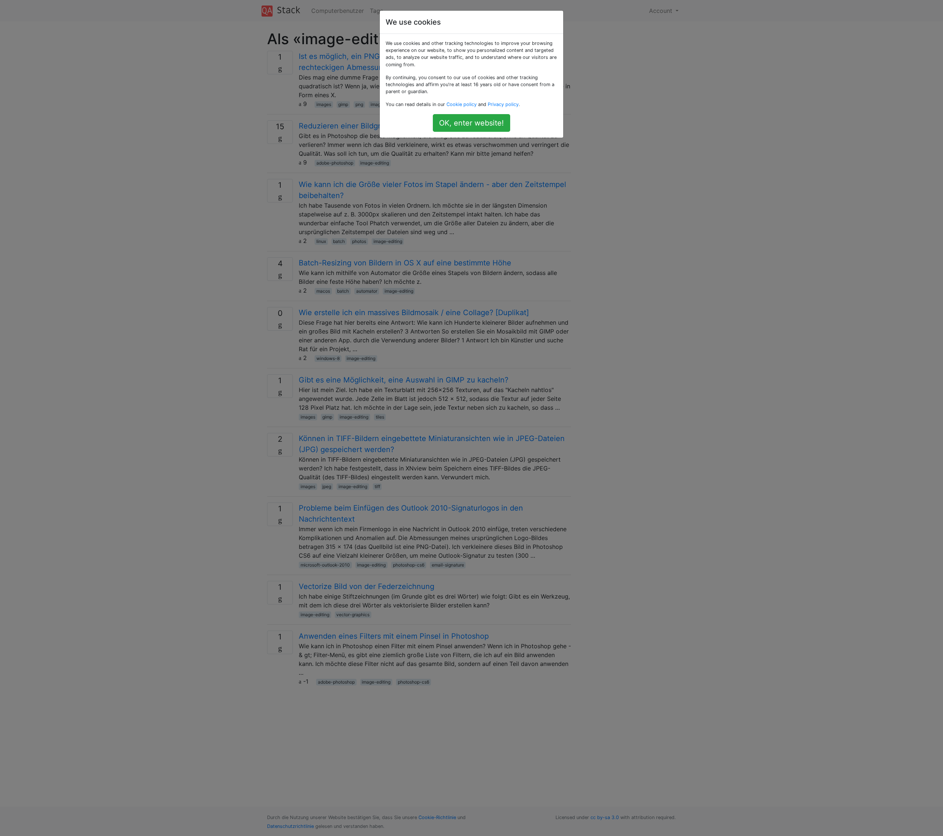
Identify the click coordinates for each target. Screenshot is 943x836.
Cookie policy (461, 104)
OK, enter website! (471, 123)
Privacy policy (503, 104)
